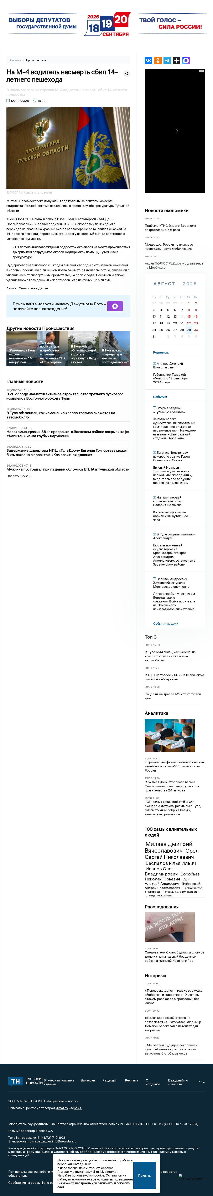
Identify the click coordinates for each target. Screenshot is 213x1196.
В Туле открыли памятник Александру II (174, 536)
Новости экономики (167, 210)
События (159, 397)
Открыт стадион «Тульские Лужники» (169, 410)
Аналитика (156, 713)
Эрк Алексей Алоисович (167, 881)
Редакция (110, 1080)
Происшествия (36, 60)
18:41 (156, 256)
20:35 (156, 237)
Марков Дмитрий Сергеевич (159, 895)
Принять (144, 1175)
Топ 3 (151, 637)
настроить (83, 1183)
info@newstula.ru (64, 1141)
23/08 (148, 798)
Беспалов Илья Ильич (171, 863)
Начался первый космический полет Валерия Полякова (168, 501)
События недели (165, 623)
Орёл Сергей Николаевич (172, 853)
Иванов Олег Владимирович (162, 871)
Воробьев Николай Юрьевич (172, 876)
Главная (15, 60)
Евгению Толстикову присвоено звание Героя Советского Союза (171, 456)
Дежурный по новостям (178, 1082)
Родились (160, 352)
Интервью (155, 975)
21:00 (156, 778)
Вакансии (88, 1080)
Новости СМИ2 (18, 476)
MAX (78, 1108)
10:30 (156, 1037)
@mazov (62, 1108)
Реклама (131, 1080)
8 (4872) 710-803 (51, 1137)
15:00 (156, 644)
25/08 (148, 778)
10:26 (156, 686)
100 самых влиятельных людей (171, 832)
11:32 (156, 758)
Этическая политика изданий (59, 1082)
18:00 (156, 948)
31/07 (148, 1010)
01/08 (148, 983)
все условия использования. (112, 1179)
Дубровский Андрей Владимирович (172, 885)
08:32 (155, 1010)
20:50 (156, 218)
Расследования (162, 906)
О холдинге (153, 1082)
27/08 (148, 758)
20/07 (148, 1037)
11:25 (156, 667)
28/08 (148, 218)
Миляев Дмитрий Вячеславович (168, 847)
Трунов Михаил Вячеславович (181, 891)
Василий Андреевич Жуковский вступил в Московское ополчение (171, 583)
